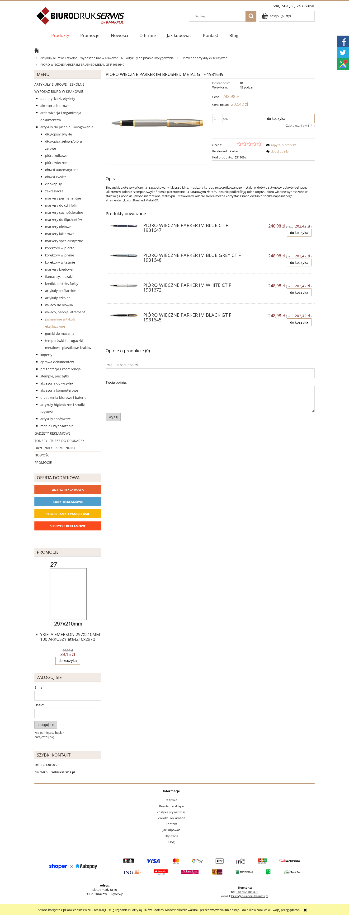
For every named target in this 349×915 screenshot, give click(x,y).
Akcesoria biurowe (54, 105)
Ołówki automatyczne (61, 169)
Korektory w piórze (59, 248)
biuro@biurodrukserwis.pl (249, 896)
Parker (234, 151)
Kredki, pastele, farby (61, 283)
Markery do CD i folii (61, 205)
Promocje (43, 462)
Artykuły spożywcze (55, 419)
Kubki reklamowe (68, 502)
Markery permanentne (63, 198)
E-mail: (39, 687)
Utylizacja (171, 836)
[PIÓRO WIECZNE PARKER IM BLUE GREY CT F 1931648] (124, 256)
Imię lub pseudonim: (122, 364)
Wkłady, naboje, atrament (65, 312)
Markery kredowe (59, 269)
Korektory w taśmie (60, 262)
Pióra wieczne (56, 162)
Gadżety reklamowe (52, 433)
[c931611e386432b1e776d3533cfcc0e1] (157, 123)
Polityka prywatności (171, 812)
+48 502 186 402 (247, 892)
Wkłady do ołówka (59, 305)
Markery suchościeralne (64, 212)
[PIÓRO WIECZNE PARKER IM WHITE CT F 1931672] (124, 286)
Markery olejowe (58, 226)
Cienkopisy (53, 184)
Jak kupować (171, 830)
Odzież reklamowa (68, 490)
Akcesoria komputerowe (59, 390)
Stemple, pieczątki (54, 376)
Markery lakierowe (59, 234)
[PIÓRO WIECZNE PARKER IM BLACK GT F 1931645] (124, 316)
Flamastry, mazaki (59, 276)
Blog (171, 842)
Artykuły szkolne (58, 298)
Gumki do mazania (59, 333)
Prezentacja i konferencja (60, 369)
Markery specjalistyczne (64, 241)
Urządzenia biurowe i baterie (63, 397)
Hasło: (39, 705)
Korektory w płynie (59, 255)
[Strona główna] (80, 18)
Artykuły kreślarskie (60, 290)
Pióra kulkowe (56, 155)
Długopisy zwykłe (58, 134)
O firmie (171, 800)
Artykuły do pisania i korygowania (66, 127)
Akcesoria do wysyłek (56, 383)
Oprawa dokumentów (57, 362)
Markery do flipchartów (63, 219)
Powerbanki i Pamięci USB (67, 514)
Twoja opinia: (116, 382)
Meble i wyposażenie (57, 426)
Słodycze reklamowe (68, 526)
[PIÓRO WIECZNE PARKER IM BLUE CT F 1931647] (124, 226)
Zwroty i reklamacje (171, 818)
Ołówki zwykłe (55, 177)
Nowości (42, 455)
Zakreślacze (54, 191)
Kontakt (171, 824)
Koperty (46, 355)
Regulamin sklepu (171, 806)
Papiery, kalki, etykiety (57, 98)
